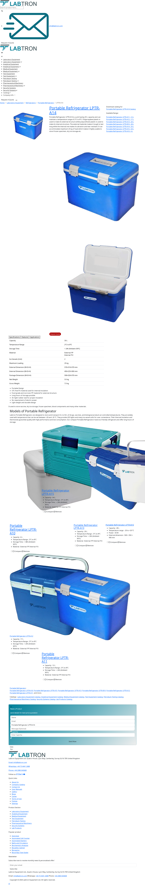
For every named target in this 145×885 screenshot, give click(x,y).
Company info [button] (8, 95)
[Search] (2, 11)
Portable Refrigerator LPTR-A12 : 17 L (120, 119)
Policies (14, 801)
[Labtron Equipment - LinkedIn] (20, 774)
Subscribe (13, 869)
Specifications (14, 337)
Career (14, 796)
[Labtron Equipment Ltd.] (27, 754)
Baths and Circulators (20, 843)
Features (25, 337)
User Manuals (17, 789)
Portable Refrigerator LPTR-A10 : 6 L (119, 131)
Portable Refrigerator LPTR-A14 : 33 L (120, 126)
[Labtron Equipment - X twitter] (22, 774)
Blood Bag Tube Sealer (20, 852)
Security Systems (9, 88)
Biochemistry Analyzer (20, 845)
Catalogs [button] (6, 93)
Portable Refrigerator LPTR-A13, (70, 690)
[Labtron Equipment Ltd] (18, 3)
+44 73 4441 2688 (19, 766)
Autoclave (15, 836)
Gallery (14, 792)
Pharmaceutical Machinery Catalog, (23, 699)
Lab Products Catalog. (64, 699)
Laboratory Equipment (11, 59)
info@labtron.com (56, 26)
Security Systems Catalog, (46, 699)
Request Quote (55, 334)
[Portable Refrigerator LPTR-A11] (91, 602)
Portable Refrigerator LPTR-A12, (118, 690)
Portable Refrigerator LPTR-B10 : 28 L (120, 124)
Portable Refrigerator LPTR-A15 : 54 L (120, 129)
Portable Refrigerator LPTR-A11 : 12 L (120, 117)
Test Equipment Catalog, (94, 697)
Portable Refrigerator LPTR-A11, (22, 693)
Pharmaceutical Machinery (13, 83)
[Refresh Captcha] (11, 738)
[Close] (2, 56)
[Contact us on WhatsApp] (9, 884)
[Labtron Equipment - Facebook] (16, 774)
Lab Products (17, 828)
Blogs (14, 794)
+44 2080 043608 (18, 770)
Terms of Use (17, 799)
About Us (15, 782)
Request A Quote (7, 43)
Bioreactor (16, 850)
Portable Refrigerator (46, 103)
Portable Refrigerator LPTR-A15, (46, 690)
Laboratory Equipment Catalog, (29, 697)
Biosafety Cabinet (18, 848)
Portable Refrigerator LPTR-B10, (94, 690)
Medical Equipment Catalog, (74, 697)
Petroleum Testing (10, 78)
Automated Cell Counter (21, 838)
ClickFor (11, 748)
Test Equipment (9, 74)
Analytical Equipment (11, 64)
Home (2, 103)
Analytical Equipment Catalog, (52, 697)
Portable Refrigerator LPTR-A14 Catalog (121, 109)
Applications (34, 337)
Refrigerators (31, 103)
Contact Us (16, 787)
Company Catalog (18, 784)
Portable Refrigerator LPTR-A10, (22, 690)
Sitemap (15, 803)
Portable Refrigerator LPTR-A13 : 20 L (120, 122)
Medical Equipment (10, 69)
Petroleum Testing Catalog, (114, 697)
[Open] (2, 53)
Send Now (72, 741)
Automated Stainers (19, 841)
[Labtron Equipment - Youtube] (24, 774)
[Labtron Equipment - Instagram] (19, 774)
